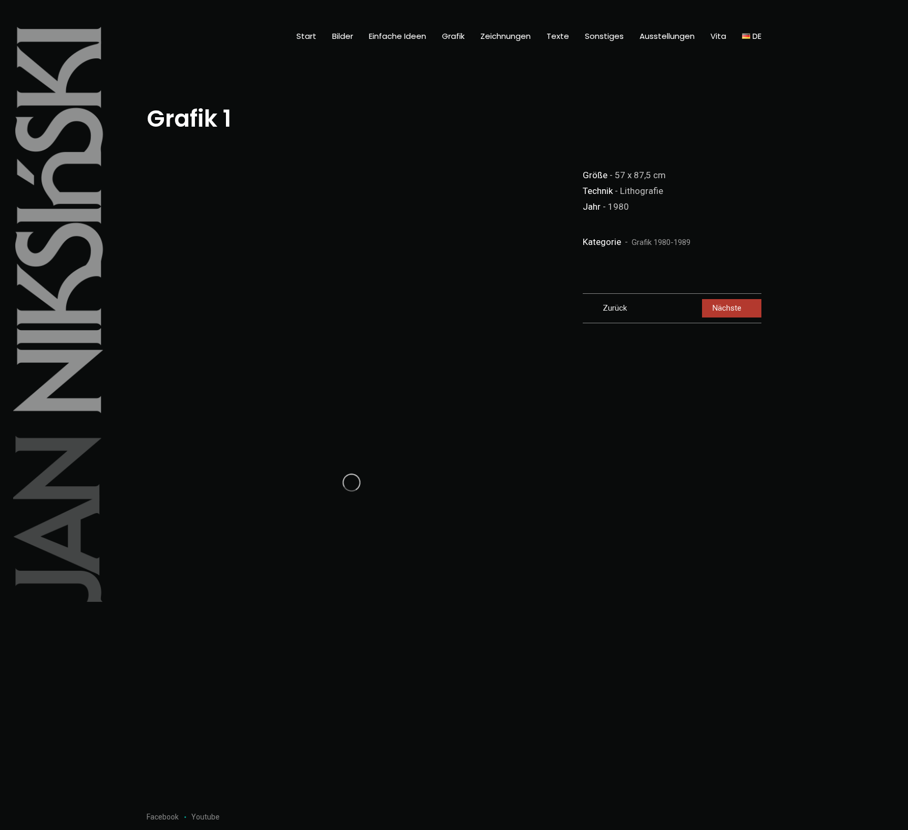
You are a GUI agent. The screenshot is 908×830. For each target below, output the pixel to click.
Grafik (453, 36)
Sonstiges (604, 36)
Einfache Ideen (397, 36)
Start (306, 36)
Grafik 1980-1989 (661, 242)
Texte (557, 36)
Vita (718, 36)
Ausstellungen (667, 36)
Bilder (342, 36)
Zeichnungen (505, 36)
